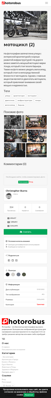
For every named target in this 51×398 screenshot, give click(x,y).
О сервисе (6, 347)
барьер (21, 105)
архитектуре (19, 96)
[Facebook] (9, 261)
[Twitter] (13, 261)
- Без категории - (8, 357)
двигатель (9, 100)
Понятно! (29, 395)
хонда (38, 100)
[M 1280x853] (5, 222)
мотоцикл (32, 96)
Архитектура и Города (10, 359)
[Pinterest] (16, 261)
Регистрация (23, 182)
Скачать (27, 232)
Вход (31, 182)
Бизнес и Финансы (8, 362)
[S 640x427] (5, 218)
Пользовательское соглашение (13, 349)
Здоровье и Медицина (10, 369)
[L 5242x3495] (5, 226)
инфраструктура (25, 100)
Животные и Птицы (9, 367)
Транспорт (40, 304)
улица (7, 96)
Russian (8, 386)
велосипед (10, 105)
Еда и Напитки (7, 364)
